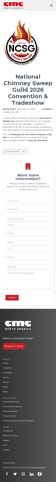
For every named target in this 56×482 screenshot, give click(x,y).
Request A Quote (14, 346)
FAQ (5, 445)
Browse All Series (10, 411)
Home (5, 363)
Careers (6, 450)
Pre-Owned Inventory (12, 406)
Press (5, 391)
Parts (5, 387)
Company (7, 372)
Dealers (6, 440)
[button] (51, 5)
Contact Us (7, 431)
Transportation (9, 416)
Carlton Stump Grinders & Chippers (18, 421)
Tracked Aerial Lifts (11, 402)
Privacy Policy (9, 463)
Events (6, 377)
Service (6, 382)
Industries (7, 368)
